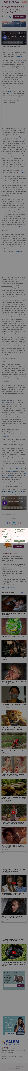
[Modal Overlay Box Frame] (14, 535)
